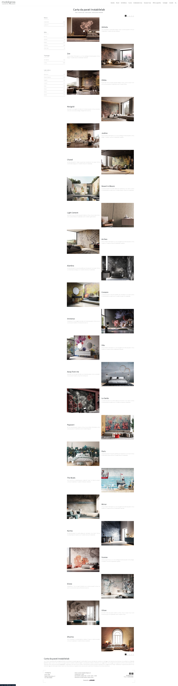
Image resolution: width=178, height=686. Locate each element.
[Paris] (83, 453)
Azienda (112, 2)
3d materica (54, 59)
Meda (54, 86)
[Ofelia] (83, 82)
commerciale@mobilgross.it (84, 672)
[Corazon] (83, 294)
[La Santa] (83, 400)
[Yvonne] (83, 560)
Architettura (124, 2)
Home (76, 12)
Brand (117, 2)
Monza (54, 91)
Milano (54, 89)
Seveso (54, 94)
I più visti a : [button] (47, 70)
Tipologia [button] (47, 55)
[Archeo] (83, 241)
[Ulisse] (83, 613)
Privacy (1, 685)
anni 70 (54, 36)
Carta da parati (88, 12)
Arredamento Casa (138, 2)
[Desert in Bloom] (83, 188)
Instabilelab (54, 22)
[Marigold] (117, 109)
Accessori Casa (147, 2)
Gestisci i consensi (11, 685)
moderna (54, 45)
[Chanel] (117, 162)
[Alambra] (117, 268)
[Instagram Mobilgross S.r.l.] (132, 673)
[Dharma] (117, 639)
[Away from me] (117, 374)
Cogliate (54, 80)
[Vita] (83, 347)
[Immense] (117, 321)
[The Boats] (117, 480)
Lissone (54, 83)
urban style (54, 48)
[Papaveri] (117, 427)
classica (54, 39)
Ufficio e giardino (157, 2)
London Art (54, 24)
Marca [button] (45, 18)
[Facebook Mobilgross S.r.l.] (130, 673)
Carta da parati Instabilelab (97, 12)
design (54, 42)
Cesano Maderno (54, 77)
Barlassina (54, 74)
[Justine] (83, 135)
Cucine (130, 2)
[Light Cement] (117, 215)
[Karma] (117, 533)
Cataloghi (165, 2)
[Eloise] (117, 586)
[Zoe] (117, 56)
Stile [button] (45, 32)
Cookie (5, 685)
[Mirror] (83, 507)
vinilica (54, 62)
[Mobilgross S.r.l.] (8, 3)
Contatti (171, 2)
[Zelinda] (83, 29)
